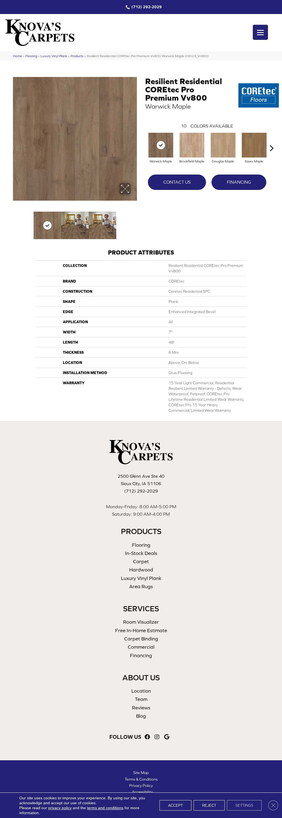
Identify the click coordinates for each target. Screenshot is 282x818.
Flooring (31, 56)
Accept (175, 805)
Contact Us (177, 181)
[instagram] (156, 737)
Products (76, 56)
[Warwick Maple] (161, 145)
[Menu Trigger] (260, 32)
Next (134, 222)
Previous (15, 222)
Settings (244, 805)
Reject (209, 805)
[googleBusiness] (166, 737)
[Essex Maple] (254, 145)
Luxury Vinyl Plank (53, 56)
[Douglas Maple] (223, 145)
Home (17, 56)
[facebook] (147, 737)
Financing (239, 181)
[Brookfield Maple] (192, 145)
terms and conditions (105, 808)
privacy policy (60, 808)
